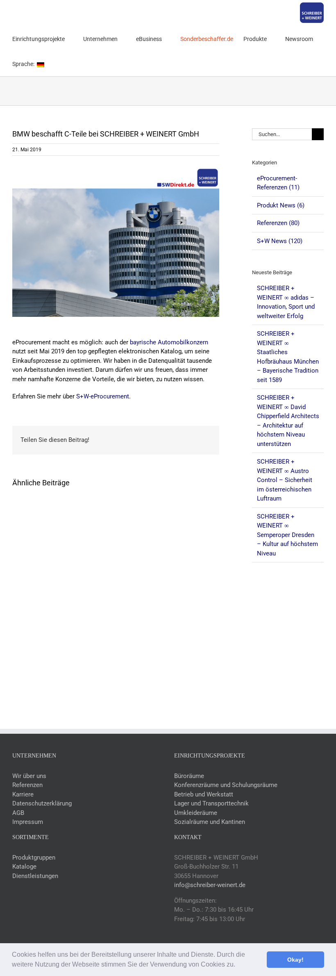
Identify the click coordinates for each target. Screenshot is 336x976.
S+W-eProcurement (102, 396)
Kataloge (24, 866)
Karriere (23, 794)
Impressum (27, 822)
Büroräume (189, 776)
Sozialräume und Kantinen (209, 822)
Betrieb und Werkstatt (203, 794)
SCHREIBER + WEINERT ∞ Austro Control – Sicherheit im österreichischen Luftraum (284, 480)
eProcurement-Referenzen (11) (278, 183)
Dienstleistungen (35, 876)
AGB (18, 813)
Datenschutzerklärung (42, 803)
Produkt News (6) (280, 205)
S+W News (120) (279, 241)
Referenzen (27, 785)
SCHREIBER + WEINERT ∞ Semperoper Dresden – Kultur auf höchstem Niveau (287, 535)
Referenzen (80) (278, 223)
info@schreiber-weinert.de (209, 885)
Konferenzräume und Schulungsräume (225, 785)
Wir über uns (29, 776)
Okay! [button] (295, 959)
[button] (238, 965)
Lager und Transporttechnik (211, 803)
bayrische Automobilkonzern (169, 342)
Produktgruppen (33, 857)
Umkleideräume (195, 813)
